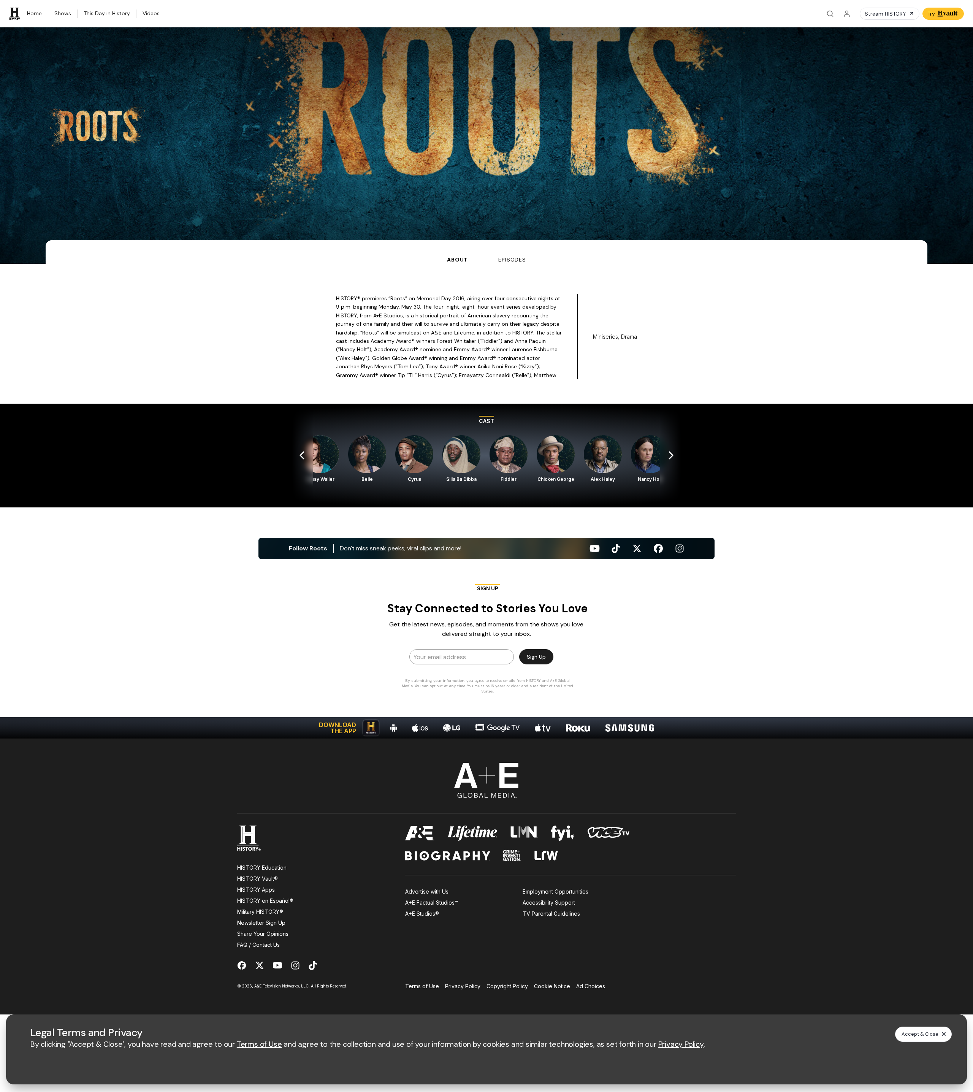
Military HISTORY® (260, 911)
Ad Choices (590, 986)
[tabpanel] (486, 501)
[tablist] (486, 252)
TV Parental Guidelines (551, 913)
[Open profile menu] (847, 13)
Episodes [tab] (512, 259)
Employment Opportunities (555, 891)
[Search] (830, 13)
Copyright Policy (507, 986)
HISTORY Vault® (257, 878)
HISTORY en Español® (265, 900)
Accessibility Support (549, 902)
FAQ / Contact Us (258, 944)
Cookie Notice (552, 986)
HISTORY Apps (256, 889)
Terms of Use (422, 986)
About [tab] (457, 259)
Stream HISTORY (885, 13)
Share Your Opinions (262, 933)
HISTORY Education (262, 867)
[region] (486, 455)
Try (931, 13)
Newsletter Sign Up (261, 922)
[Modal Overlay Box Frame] (486, 641)
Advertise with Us (426, 891)
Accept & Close (920, 1034)
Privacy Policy (462, 986)
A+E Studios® (422, 913)
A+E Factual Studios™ (431, 902)
